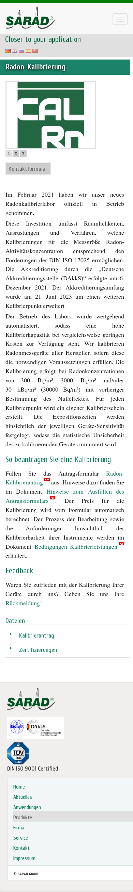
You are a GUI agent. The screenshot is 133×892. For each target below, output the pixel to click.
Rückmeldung (22, 603)
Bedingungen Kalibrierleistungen (76, 546)
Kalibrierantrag (36, 635)
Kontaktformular (28, 168)
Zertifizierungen (38, 650)
